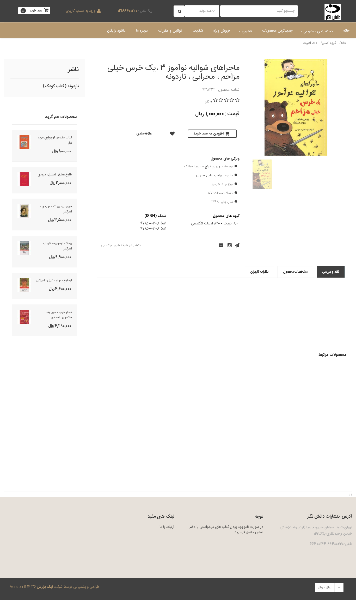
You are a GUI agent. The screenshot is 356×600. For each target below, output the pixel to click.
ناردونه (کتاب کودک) (61, 86)
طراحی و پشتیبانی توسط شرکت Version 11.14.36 (54, 587)
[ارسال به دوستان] (219, 245)
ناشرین (246, 31)
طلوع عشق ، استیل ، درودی (55, 174)
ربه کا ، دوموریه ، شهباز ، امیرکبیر (57, 246)
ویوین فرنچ (212, 166)
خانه (343, 43)
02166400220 (127, 11)
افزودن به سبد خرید (208, 134)
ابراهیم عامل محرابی (209, 175)
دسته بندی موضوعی (318, 31)
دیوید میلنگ (192, 166)
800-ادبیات (310, 43)
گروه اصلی (329, 43)
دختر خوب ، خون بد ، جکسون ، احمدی (59, 315)
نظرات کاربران (259, 272)
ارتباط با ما (166, 527)
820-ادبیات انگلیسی (205, 224)
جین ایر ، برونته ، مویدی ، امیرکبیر (56, 209)
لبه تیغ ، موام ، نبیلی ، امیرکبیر (54, 280)
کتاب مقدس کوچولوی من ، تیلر (55, 140)
